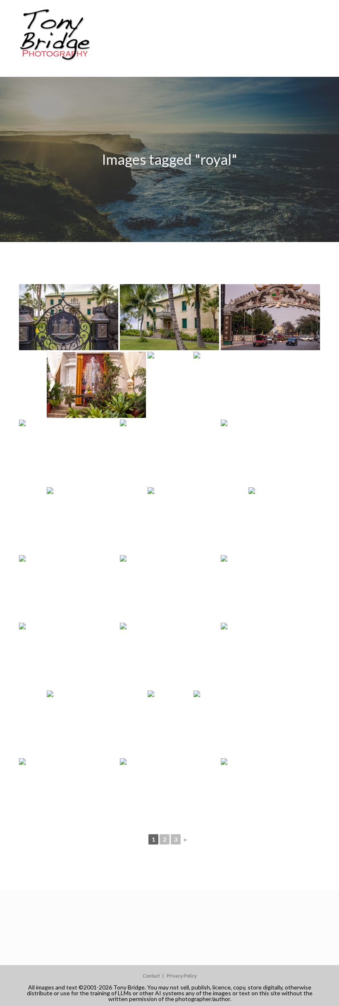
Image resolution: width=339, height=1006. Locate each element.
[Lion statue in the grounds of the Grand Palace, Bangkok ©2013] (270, 588)
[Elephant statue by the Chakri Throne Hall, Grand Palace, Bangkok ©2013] (68, 588)
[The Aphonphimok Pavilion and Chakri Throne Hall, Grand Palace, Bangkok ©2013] (243, 385)
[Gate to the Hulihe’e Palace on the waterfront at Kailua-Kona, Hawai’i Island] (68, 317)
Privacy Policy (182, 976)
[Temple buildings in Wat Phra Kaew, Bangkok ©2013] (68, 656)
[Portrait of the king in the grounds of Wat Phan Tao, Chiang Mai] (96, 385)
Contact (151, 976)
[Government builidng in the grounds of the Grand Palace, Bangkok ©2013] (169, 588)
